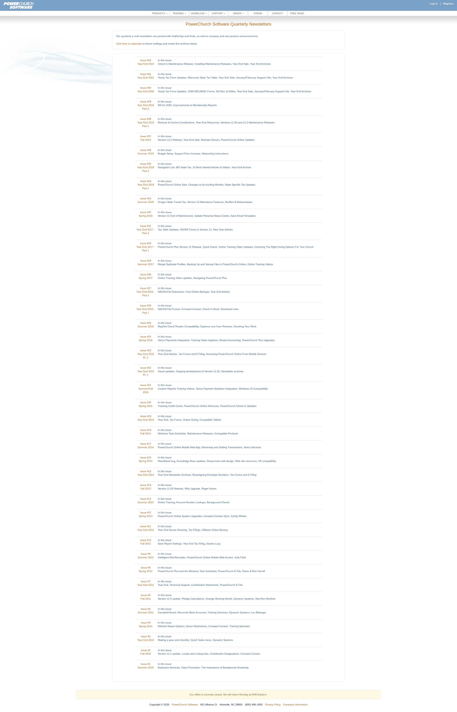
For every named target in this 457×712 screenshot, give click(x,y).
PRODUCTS (159, 13)
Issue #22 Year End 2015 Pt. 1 (145, 371)
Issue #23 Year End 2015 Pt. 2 (145, 354)
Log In (434, 3)
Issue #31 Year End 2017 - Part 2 (145, 230)
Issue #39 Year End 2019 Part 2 (145, 105)
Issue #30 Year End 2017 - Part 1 (145, 247)
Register (448, 3)
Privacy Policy (273, 704)
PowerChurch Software (185, 704)
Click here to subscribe (129, 43)
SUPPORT (218, 13)
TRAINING (178, 13)
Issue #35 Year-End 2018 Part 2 (145, 167)
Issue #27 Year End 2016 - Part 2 (145, 292)
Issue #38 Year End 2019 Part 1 (145, 122)
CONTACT (277, 13)
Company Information (295, 704)
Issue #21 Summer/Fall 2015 (145, 389)
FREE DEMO (297, 13)
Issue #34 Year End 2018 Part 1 (145, 185)
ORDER (237, 13)
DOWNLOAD (198, 13)
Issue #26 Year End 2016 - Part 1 (145, 309)
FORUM (258, 13)
